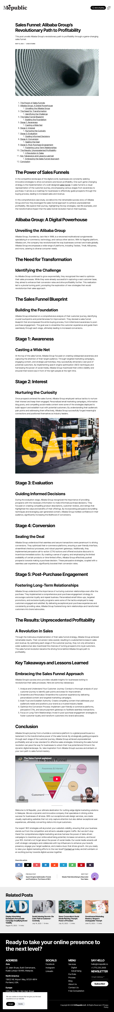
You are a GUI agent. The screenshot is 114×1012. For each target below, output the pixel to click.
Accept (10, 1004)
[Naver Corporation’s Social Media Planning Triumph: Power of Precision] (70, 906)
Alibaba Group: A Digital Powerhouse (36, 105)
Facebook (50, 964)
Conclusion (25, 161)
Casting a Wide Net (33, 125)
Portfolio (72, 974)
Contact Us (73, 987)
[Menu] (109, 8)
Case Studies (30, 44)
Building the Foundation (35, 119)
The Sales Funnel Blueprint (32, 117)
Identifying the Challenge (36, 114)
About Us (72, 984)
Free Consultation (76, 991)
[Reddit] (54, 865)
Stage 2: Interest (27, 128)
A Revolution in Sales (34, 153)
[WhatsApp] (72, 865)
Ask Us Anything (99, 8)
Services (72, 964)
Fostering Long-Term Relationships (41, 147)
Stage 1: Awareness (29, 122)
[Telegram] (63, 865)
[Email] (90, 865)
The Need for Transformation (33, 111)
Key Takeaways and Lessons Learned (37, 156)
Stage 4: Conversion (29, 139)
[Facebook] (18, 865)
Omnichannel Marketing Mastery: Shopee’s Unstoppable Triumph (94, 918)
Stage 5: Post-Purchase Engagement (36, 145)
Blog (70, 981)
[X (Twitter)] (27, 865)
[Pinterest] (36, 865)
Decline (20, 1004)
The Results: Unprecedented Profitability (38, 150)
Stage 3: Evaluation (28, 133)
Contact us (69, 849)
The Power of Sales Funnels (32, 103)
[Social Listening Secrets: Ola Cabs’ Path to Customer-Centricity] (43, 906)
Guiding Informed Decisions (37, 136)
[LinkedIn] (45, 865)
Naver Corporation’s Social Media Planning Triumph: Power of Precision (69, 918)
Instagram (50, 967)
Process (71, 977)
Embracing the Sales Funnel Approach (42, 159)
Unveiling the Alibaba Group (37, 108)
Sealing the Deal (32, 142)
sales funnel (65, 185)
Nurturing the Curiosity (35, 131)
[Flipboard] (81, 865)
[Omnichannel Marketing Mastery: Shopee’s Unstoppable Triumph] (96, 906)
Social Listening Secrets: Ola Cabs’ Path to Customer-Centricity (43, 918)
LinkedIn (49, 971)
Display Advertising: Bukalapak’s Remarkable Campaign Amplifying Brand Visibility (16, 919)
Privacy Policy (105, 1006)
